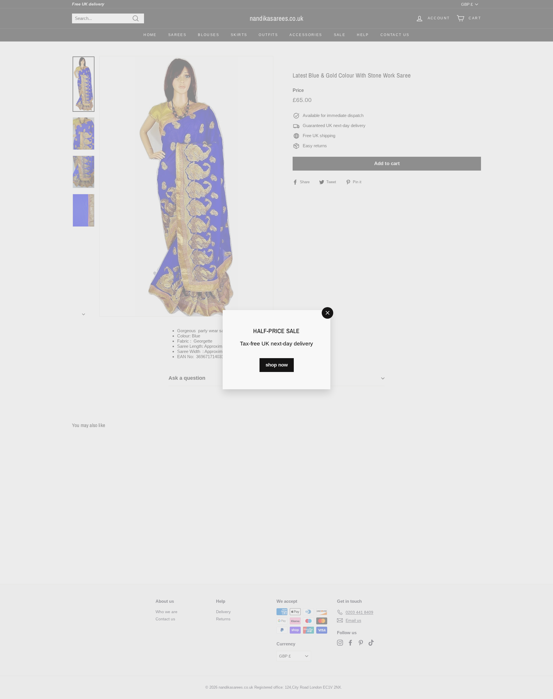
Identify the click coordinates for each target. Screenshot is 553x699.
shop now (277, 364)
